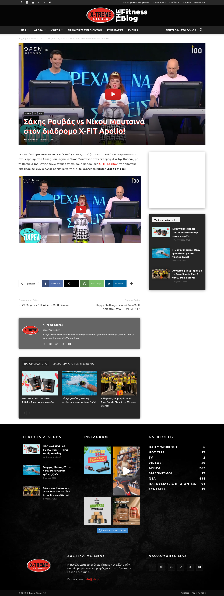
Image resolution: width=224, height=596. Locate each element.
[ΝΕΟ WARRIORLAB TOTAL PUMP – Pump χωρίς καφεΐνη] (40, 383)
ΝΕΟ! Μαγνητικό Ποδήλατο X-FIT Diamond (45, 305)
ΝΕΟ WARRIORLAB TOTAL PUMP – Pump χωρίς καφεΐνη (185, 232)
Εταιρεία (187, 2)
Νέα (41, 113)
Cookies (185, 592)
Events (133, 30)
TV (41, 38)
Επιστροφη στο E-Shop (181, 30)
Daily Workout (163, 447)
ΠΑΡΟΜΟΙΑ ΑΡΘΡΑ (35, 363)
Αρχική (22, 38)
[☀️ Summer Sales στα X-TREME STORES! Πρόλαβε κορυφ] (97, 460)
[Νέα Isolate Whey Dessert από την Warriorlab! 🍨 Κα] (126, 511)
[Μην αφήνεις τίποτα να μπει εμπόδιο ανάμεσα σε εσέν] (126, 471)
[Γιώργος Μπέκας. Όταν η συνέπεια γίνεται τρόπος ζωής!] (79, 383)
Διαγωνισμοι (161, 473)
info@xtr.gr (92, 579)
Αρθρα (38, 30)
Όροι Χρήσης (198, 592)
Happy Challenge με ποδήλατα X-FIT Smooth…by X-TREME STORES (118, 306)
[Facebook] (21, 2)
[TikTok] (38, 2)
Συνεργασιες (115, 30)
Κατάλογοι (174, 2)
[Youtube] (50, 2)
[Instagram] (27, 2)
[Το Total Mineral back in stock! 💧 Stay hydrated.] (97, 511)
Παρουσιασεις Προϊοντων (85, 30)
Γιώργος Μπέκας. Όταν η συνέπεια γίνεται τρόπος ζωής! (186, 253)
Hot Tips (156, 452)
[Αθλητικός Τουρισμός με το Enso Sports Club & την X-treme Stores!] (119, 383)
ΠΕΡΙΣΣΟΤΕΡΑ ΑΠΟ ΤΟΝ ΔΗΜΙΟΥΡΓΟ (72, 363)
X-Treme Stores (31, 139)
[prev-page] (24, 413)
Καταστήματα (159, 2)
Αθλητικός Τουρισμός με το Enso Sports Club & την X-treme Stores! (118, 402)
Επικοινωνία (199, 2)
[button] (201, 30)
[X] (44, 2)
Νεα (23, 30)
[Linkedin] (33, 2)
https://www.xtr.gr (51, 329)
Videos (55, 30)
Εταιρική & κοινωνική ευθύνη (136, 2)
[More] (131, 283)
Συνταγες (157, 489)
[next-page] (30, 413)
